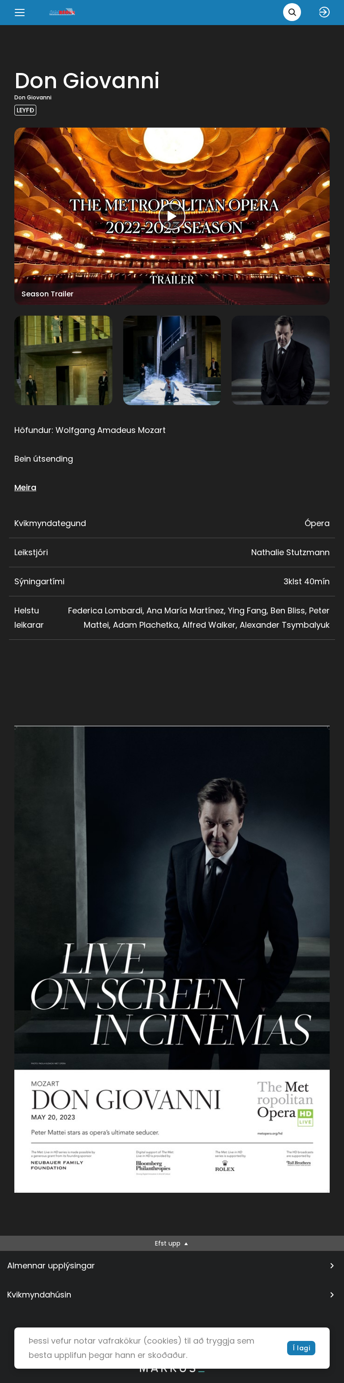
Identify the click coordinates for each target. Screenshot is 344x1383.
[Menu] (19, 12)
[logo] (62, 12)
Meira (25, 487)
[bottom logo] (172, 1370)
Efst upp (168, 1243)
